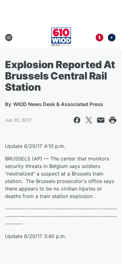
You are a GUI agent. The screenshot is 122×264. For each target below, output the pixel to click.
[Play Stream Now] (111, 37)
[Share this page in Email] (100, 120)
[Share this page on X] (88, 120)
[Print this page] (112, 120)
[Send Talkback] (99, 37)
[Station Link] (61, 38)
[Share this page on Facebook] (77, 120)
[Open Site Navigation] (9, 37)
